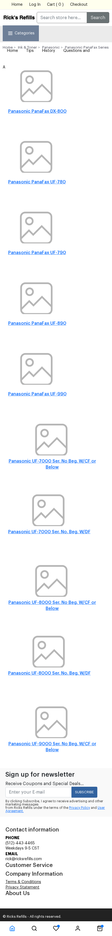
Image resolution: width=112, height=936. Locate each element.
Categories (25, 33)
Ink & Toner (27, 47)
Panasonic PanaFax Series (87, 47)
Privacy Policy (79, 807)
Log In (35, 5)
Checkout (79, 5)
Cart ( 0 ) (55, 5)
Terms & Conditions (23, 882)
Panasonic (51, 47)
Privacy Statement (22, 887)
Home (17, 5)
